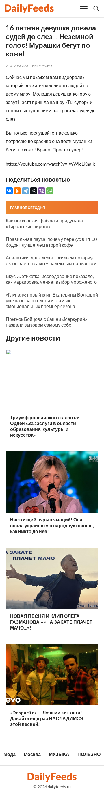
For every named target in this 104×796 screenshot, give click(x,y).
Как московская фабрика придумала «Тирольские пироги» (44, 223)
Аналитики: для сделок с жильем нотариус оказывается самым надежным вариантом (51, 260)
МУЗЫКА (59, 754)
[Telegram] (25, 190)
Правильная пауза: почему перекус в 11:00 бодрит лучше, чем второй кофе (51, 242)
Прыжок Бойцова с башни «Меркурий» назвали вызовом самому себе (46, 321)
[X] (33, 190)
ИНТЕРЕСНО (42, 65)
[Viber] (41, 190)
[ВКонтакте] (9, 190)
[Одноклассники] (17, 190)
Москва (32, 754)
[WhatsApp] (49, 190)
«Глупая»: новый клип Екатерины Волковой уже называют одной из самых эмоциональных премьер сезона (52, 300)
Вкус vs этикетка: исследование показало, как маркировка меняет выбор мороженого (51, 279)
